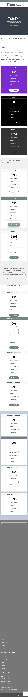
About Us (3, 639)
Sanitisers (3, 668)
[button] (2, 5)
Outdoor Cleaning (6, 665)
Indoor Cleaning (5, 657)
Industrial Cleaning (6, 659)
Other (2, 662)
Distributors (4, 648)
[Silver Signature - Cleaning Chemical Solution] (14, 4)
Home (2, 636)
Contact (3, 645)
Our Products (4, 642)
